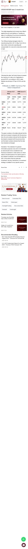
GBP (3, 107)
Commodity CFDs (17, 198)
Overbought (13, 209)
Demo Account (5, 198)
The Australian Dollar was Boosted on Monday (12, 174)
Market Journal (14, 5)
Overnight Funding (6, 205)
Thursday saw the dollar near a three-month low (7, 218)
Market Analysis (5, 5)
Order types (14, 202)
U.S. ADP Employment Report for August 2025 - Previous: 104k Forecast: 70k (13, 244)
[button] (24, 545)
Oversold (4, 209)
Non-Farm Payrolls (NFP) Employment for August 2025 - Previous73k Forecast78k (13, 237)
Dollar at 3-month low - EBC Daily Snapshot (7, 226)
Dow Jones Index (18, 205)
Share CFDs (5, 202)
